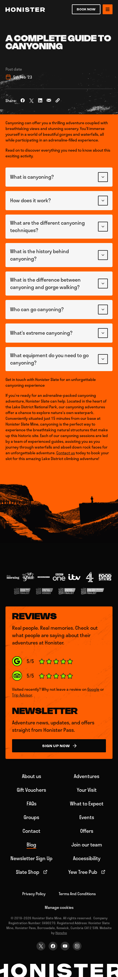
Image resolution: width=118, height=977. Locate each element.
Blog (31, 844)
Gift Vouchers (31, 790)
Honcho (61, 932)
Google (93, 689)
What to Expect (86, 803)
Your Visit (87, 790)
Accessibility (86, 858)
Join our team (86, 844)
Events (86, 817)
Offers (86, 831)
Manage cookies (59, 907)
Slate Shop (27, 872)
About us (31, 776)
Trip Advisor (22, 695)
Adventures (86, 776)
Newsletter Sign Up (31, 858)
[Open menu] (108, 9)
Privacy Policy (34, 894)
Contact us (65, 453)
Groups (31, 817)
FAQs (31, 803)
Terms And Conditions (77, 894)
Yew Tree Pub (82, 872)
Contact (31, 831)
